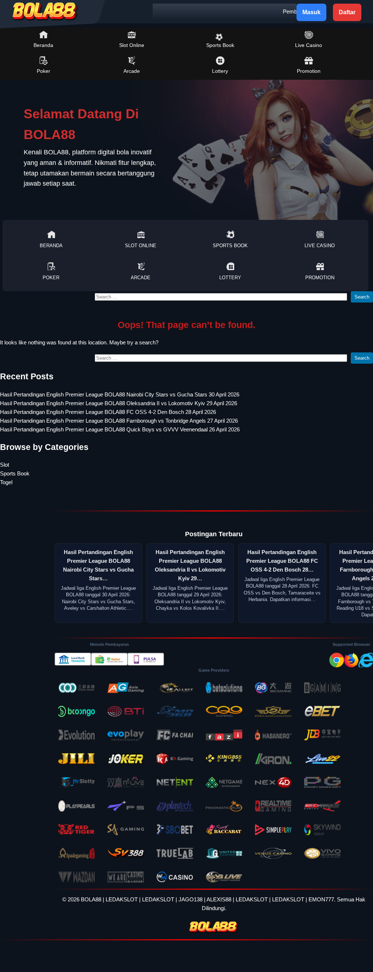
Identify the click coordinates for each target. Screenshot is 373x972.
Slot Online (131, 45)
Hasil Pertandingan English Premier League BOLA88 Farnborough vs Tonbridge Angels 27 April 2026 (119, 421)
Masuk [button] (311, 12)
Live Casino (308, 45)
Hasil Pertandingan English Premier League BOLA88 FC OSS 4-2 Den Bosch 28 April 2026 (108, 412)
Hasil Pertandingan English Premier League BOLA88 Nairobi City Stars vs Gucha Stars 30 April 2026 (119, 394)
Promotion (309, 71)
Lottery (220, 71)
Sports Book (220, 45)
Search (361, 297)
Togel (6, 482)
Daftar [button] (347, 12)
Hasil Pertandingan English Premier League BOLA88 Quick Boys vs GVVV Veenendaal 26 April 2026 (120, 429)
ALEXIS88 (219, 899)
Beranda (43, 45)
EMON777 (321, 899)
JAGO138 (190, 899)
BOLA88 (91, 899)
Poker (43, 71)
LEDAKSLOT (122, 899)
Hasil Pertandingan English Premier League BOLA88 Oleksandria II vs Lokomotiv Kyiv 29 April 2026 (118, 403)
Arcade (131, 71)
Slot (4, 465)
